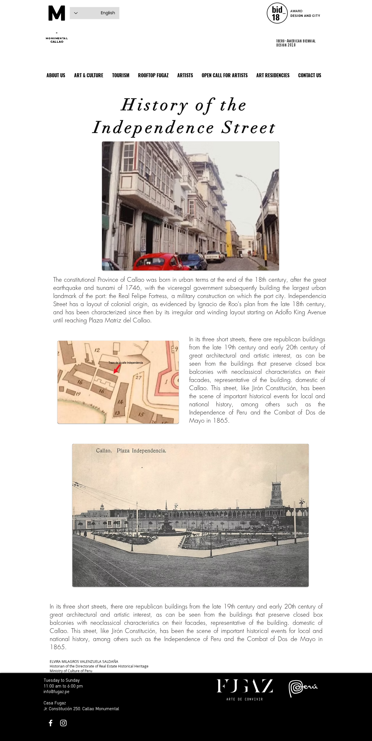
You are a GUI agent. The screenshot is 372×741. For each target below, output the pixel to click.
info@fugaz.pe (56, 691)
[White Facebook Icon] (50, 723)
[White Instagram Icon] (63, 723)
